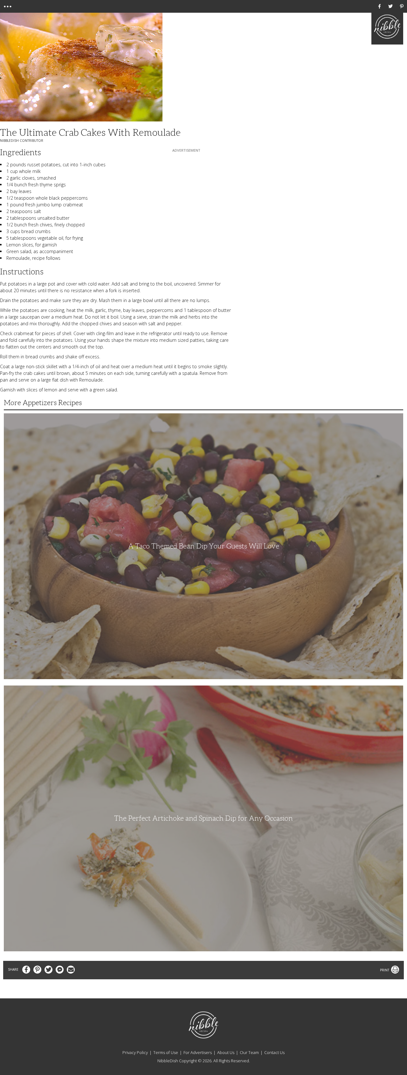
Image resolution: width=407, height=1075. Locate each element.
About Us (225, 1052)
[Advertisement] (186, 193)
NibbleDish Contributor (21, 140)
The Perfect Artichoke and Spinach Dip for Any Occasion (203, 818)
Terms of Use (165, 1052)
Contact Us (274, 1052)
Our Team (249, 1052)
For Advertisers (197, 1052)
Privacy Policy (135, 1052)
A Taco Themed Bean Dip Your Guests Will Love (203, 546)
